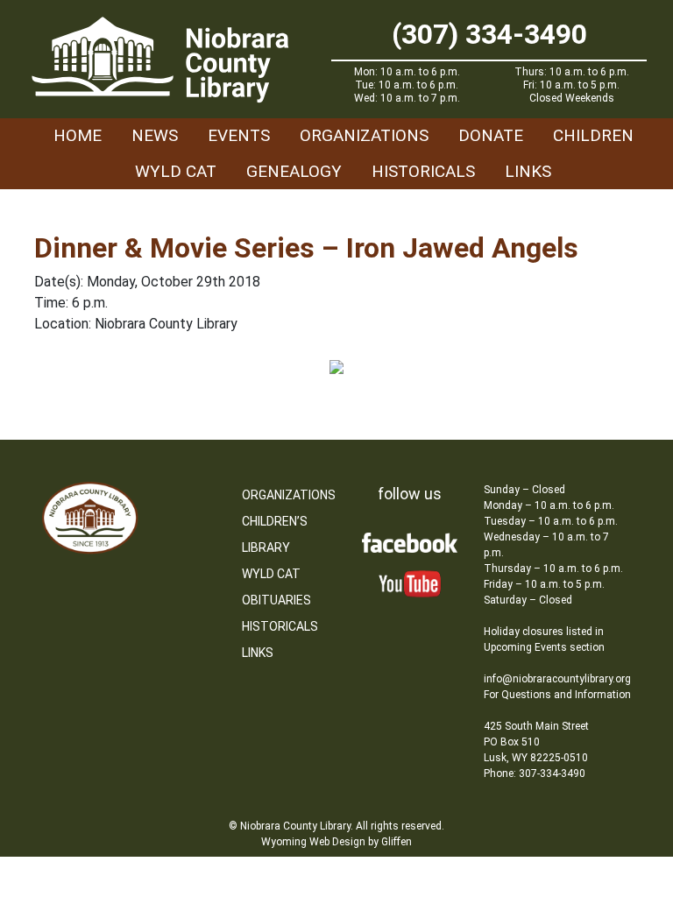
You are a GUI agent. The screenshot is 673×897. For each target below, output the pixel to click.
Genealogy (294, 171)
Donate (490, 135)
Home (77, 135)
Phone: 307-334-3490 (534, 773)
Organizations (364, 135)
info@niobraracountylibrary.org (557, 679)
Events (239, 135)
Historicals (423, 171)
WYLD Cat (175, 171)
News (154, 135)
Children (593, 135)
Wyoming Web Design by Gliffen (336, 842)
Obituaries (276, 600)
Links (528, 171)
